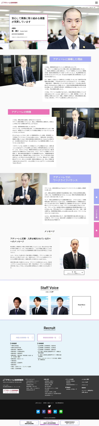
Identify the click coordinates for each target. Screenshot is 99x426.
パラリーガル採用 (96, 212)
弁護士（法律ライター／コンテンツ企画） (21, 366)
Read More (81, 305)
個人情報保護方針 (60, 402)
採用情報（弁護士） (49, 381)
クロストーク (85, 384)
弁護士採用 (96, 196)
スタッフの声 (85, 382)
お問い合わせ (38, 402)
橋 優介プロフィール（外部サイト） (74, 272)
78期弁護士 (14, 360)
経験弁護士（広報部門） (17, 362)
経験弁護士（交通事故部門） (18, 351)
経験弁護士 (14, 364)
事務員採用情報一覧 (49, 337)
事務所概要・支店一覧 (31, 386)
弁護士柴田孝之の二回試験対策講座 (53, 393)
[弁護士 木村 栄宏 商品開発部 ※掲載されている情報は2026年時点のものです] (17, 305)
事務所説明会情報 (49, 382)
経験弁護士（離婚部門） (17, 349)
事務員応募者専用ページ (71, 384)
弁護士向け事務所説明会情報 (29, 422)
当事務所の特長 (29, 384)
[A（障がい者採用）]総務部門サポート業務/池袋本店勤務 (49, 355)
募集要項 (84, 387)
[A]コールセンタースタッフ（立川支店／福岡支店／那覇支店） (49, 358)
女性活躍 (47, 390)
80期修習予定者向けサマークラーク (70, 422)
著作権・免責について (48, 402)
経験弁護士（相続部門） (17, 353)
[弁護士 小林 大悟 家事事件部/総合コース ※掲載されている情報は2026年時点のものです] (60, 305)
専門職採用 (96, 229)
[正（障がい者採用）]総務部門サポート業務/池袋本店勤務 (49, 352)
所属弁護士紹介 (29, 390)
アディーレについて (29, 379)
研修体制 (68, 382)
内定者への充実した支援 (50, 391)
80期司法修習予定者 (16, 347)
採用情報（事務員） (70, 381)
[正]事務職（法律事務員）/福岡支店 (47, 349)
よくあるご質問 (85, 379)
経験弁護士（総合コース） (17, 358)
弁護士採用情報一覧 (22, 337)
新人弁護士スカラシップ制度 (51, 388)
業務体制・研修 (48, 384)
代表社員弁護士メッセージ (32, 381)
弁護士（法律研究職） (16, 368)
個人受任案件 (48, 386)
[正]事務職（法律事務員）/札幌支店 (47, 347)
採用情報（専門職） (70, 389)
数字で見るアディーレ (31, 382)
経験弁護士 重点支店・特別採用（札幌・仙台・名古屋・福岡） (22, 356)
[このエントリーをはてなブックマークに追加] (55, 411)
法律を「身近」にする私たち (33, 388)
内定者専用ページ (49, 395)
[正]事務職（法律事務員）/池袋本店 (47, 345)
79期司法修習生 (15, 345)
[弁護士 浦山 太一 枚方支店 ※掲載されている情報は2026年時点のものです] (39, 305)
